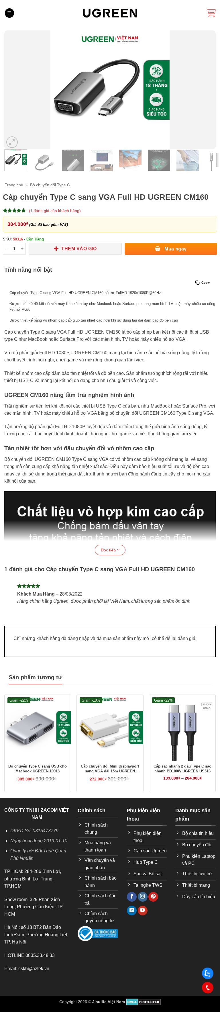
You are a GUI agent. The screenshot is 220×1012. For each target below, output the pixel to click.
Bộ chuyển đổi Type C (50, 185)
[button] (9, 13)
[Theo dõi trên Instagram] (143, 897)
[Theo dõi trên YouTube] (143, 911)
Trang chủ (14, 185)
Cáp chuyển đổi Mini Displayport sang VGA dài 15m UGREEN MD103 (110, 769)
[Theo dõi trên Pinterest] (153, 897)
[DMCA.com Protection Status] (143, 1001)
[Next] (208, 90)
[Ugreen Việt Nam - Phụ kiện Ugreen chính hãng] (110, 13)
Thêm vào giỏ (79, 248)
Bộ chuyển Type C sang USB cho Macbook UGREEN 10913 (37, 768)
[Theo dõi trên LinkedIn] (132, 911)
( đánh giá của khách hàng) (55, 210)
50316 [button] (18, 239)
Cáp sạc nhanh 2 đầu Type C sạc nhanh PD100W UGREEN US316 (182, 768)
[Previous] (12, 90)
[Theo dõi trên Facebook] (132, 897)
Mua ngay (175, 248)
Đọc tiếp (109, 550)
